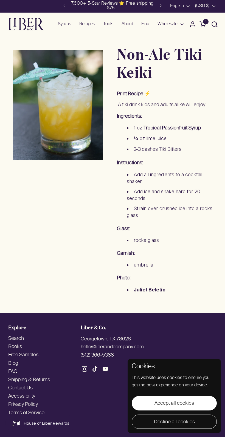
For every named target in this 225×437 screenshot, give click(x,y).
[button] (214, 24)
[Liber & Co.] (26, 24)
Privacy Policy (23, 404)
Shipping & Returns (29, 380)
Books (15, 347)
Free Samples (23, 355)
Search (16, 338)
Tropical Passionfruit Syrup (172, 128)
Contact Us (20, 388)
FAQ (12, 371)
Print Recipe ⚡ (133, 94)
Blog (13, 363)
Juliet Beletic (149, 290)
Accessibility (21, 396)
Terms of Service (26, 413)
